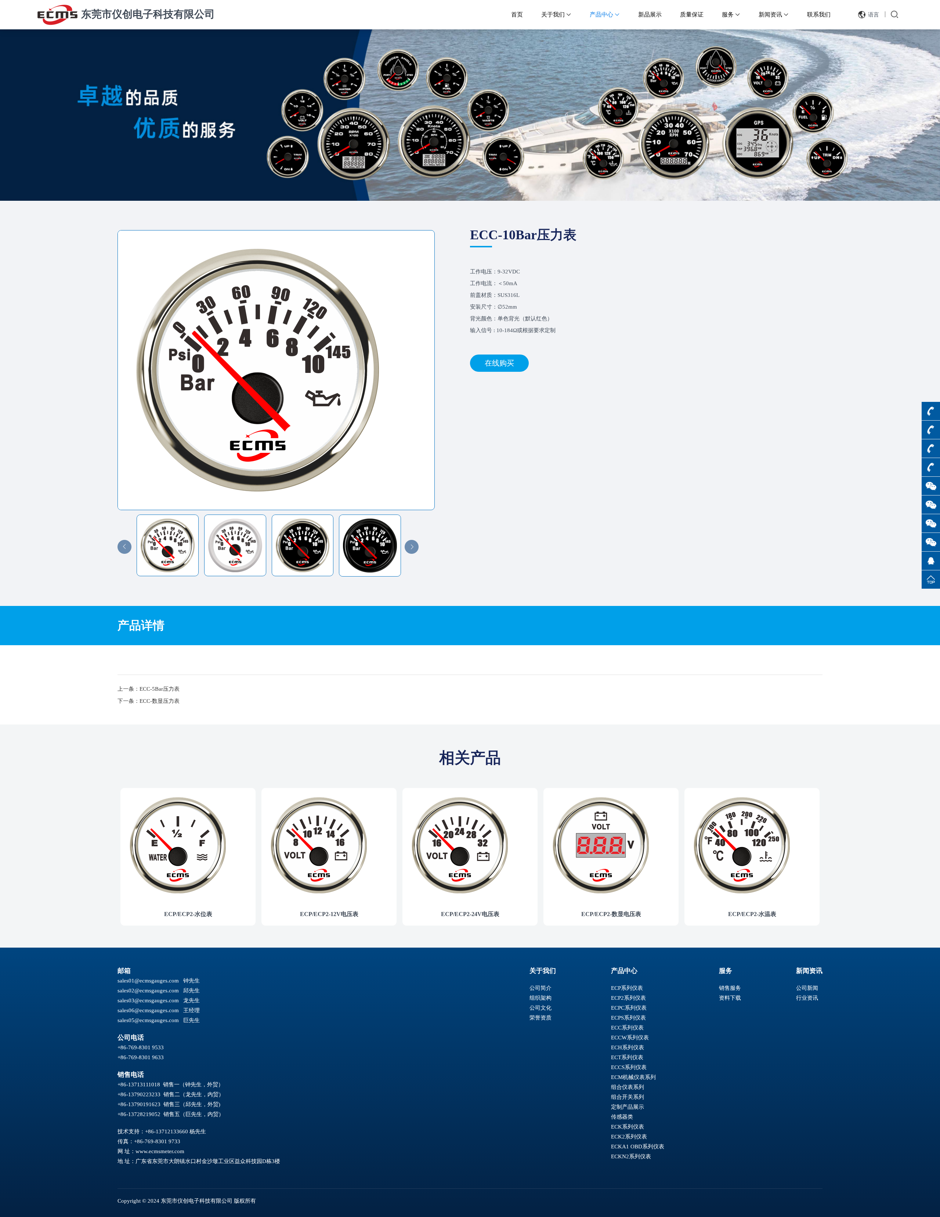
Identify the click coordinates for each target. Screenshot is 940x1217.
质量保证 (692, 14)
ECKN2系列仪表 (631, 1156)
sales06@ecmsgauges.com (148, 1010)
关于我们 (556, 14)
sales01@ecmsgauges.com (148, 981)
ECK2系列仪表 (629, 1137)
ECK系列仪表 (627, 1127)
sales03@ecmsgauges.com (148, 1000)
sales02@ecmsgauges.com (148, 990)
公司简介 (540, 988)
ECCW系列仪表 (630, 1037)
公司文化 (540, 1008)
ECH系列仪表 (627, 1047)
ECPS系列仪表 (628, 1018)
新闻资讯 (774, 14)
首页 (517, 14)
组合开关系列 (627, 1097)
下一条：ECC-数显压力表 (149, 701)
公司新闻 (807, 988)
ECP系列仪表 (627, 988)
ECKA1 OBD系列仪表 (637, 1146)
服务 (731, 14)
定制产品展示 (627, 1107)
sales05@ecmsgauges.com (148, 1020)
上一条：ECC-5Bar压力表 (149, 689)
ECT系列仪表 (627, 1057)
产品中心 (605, 14)
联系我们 (819, 14)
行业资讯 (807, 998)
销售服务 (730, 988)
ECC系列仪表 (627, 1028)
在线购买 (499, 363)
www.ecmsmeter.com (159, 1151)
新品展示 (650, 14)
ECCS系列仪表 (629, 1067)
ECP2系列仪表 (628, 998)
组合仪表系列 (627, 1087)
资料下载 (730, 998)
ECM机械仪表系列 (633, 1077)
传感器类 (622, 1117)
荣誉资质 (540, 1018)
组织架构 (540, 998)
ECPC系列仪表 (629, 1008)
